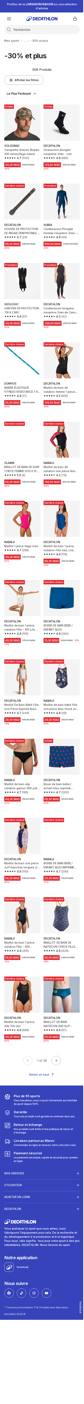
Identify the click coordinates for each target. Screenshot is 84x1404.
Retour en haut (39, 1074)
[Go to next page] (56, 1060)
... (25, 40)
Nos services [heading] (14, 1155)
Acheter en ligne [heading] (17, 1179)
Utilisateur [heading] (13, 1167)
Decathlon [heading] (12, 1191)
